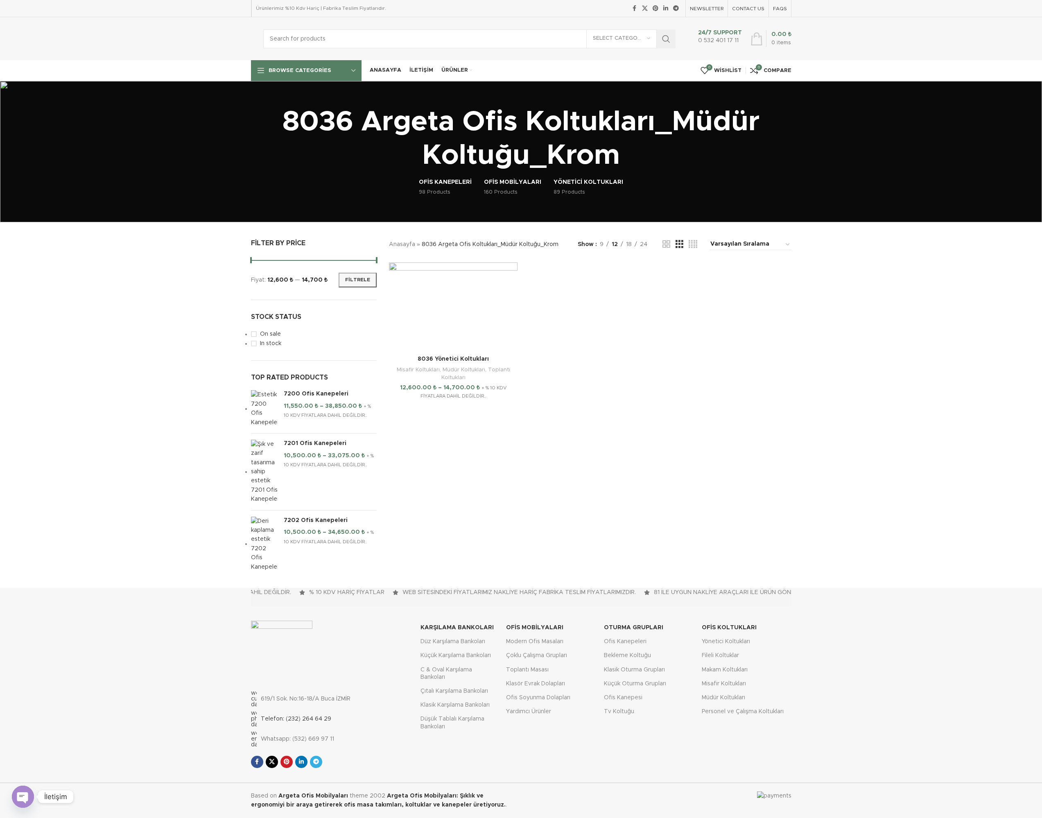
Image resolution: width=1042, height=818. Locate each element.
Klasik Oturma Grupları (634, 670)
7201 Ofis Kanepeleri (315, 443)
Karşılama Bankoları (457, 627)
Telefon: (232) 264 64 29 (296, 719)
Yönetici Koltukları (726, 641)
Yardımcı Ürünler (528, 711)
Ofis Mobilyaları (534, 627)
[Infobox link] (718, 39)
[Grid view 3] (679, 244)
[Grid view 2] (666, 244)
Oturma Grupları (633, 627)
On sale (270, 334)
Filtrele (357, 279)
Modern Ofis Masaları (534, 641)
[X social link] (645, 8)
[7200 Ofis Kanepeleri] (264, 408)
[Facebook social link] (635, 8)
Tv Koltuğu (619, 711)
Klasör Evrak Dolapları (535, 684)
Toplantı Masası (527, 670)
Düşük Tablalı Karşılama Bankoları (452, 722)
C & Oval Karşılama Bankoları (446, 673)
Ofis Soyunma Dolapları (538, 697)
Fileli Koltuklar (720, 655)
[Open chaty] (23, 797)
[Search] (666, 38)
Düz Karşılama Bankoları (452, 641)
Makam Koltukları (725, 670)
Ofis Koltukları (729, 627)
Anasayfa (402, 244)
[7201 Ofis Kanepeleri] (264, 472)
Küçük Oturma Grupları (635, 684)
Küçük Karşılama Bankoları (455, 655)
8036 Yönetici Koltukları (453, 359)
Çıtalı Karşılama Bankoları (454, 691)
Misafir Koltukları (418, 370)
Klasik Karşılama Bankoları (455, 705)
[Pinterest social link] (655, 8)
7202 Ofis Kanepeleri (316, 520)
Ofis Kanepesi (623, 697)
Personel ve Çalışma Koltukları (743, 711)
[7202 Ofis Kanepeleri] (264, 544)
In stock (270, 343)
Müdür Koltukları (464, 370)
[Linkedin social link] (666, 8)
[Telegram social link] (676, 8)
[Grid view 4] (693, 244)
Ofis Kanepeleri (625, 641)
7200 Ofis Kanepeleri (316, 394)
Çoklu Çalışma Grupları (536, 655)
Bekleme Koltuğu (627, 655)
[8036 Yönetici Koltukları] (453, 307)
